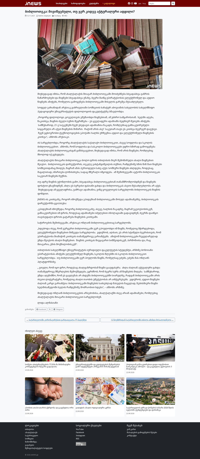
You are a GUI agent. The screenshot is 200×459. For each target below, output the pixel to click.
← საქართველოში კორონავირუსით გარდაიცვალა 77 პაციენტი (57, 320)
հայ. (144, 3)
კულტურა (94, 3)
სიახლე (57, 16)
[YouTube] (135, 3)
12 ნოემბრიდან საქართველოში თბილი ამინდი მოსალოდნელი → (142, 320)
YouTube (80, 429)
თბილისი (29, 429)
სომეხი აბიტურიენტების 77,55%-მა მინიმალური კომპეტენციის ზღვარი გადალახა (47, 365)
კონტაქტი (132, 435)
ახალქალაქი (31, 432)
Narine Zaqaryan (44, 16)
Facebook (42, 309)
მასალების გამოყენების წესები (142, 432)
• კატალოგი (109, 3)
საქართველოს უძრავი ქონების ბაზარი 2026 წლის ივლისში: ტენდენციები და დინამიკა (150, 408)
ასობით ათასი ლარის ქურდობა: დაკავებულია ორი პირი (49, 408)
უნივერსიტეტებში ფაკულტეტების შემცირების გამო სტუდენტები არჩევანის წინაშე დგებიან (98, 365)
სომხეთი (29, 438)
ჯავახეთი (29, 445)
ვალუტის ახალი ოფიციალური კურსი (93, 407)
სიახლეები (61, 3)
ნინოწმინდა (31, 441)
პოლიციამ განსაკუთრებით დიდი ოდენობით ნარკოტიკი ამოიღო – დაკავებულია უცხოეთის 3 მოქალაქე (149, 366)
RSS (77, 438)
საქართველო (31, 435)
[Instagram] (132, 3)
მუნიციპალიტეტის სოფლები (39, 448)
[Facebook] (129, 3)
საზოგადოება (78, 3)
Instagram (80, 435)
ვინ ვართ (131, 429)
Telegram (59, 309)
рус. (140, 3)
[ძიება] (173, 3)
